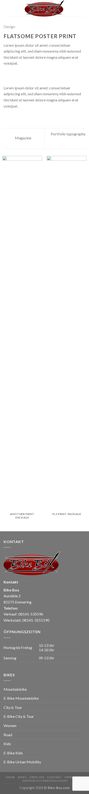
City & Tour (13, 707)
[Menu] (6, 8)
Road (8, 734)
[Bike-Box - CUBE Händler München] (44, 8)
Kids (7, 743)
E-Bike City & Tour (19, 716)
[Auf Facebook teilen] (12, 75)
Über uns (36, 777)
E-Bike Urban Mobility (22, 762)
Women (10, 725)
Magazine (22, 138)
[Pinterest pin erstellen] (30, 75)
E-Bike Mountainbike (21, 698)
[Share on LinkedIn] (35, 75)
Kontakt (54, 777)
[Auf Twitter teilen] (18, 75)
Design (9, 26)
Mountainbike (15, 689)
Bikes (22, 777)
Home (10, 777)
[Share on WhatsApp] (6, 75)
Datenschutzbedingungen (45, 780)
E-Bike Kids (13, 753)
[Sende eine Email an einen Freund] (24, 75)
